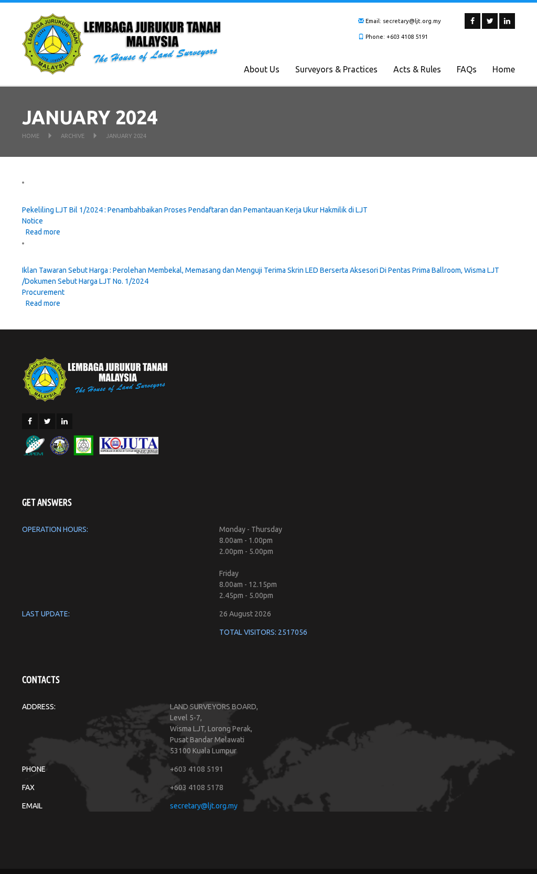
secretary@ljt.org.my (204, 806)
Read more (43, 232)
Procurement (43, 292)
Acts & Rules (417, 69)
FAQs (467, 69)
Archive (72, 136)
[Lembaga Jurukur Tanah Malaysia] (95, 378)
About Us (262, 69)
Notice (32, 221)
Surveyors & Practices (336, 69)
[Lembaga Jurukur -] (121, 43)
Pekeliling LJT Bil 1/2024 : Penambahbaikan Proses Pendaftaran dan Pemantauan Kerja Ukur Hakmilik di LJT (195, 210)
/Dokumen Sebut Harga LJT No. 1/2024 (85, 281)
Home (503, 69)
